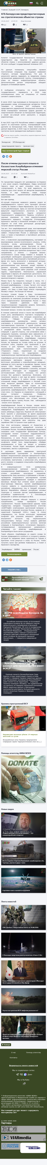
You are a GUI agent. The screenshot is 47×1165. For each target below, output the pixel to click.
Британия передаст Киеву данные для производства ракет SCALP (23, 666)
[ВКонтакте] (3, 156)
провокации (26, 549)
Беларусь (25, 10)
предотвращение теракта (11, 146)
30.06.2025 (9, 21)
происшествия (28, 146)
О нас (13, 1052)
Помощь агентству (33, 1052)
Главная (4, 10)
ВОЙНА (17, 549)
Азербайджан (7, 549)
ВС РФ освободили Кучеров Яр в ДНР (23, 614)
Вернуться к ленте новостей (23, 1065)
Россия (36, 549)
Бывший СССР (14, 10)
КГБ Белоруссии (18, 142)
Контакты (13, 1057)
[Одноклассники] (10, 156)
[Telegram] (7, 156)
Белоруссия (6, 142)
